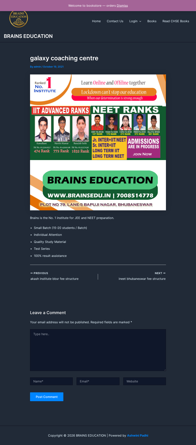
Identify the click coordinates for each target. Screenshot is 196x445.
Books (151, 21)
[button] (139, 21)
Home (96, 21)
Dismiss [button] (122, 5)
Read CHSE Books (176, 21)
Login (133, 21)
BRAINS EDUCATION (28, 36)
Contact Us (115, 21)
